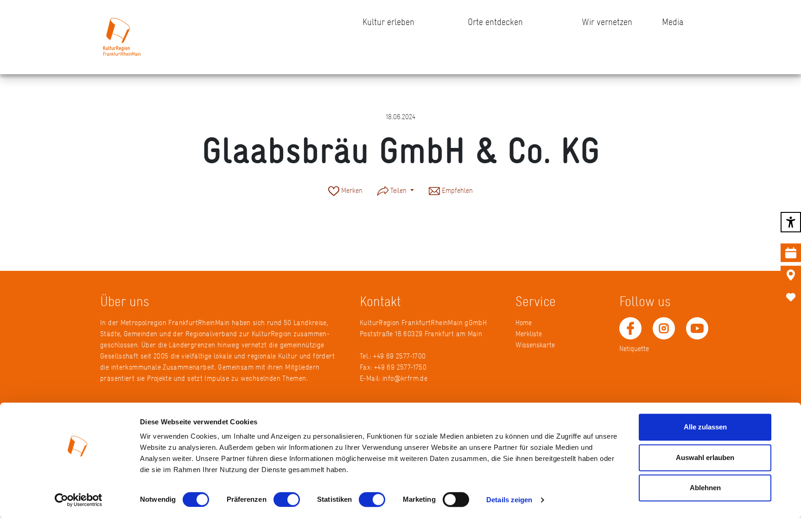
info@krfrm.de (404, 378)
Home (523, 322)
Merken (350, 190)
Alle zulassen (705, 427)
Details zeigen (509, 500)
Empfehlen (456, 190)
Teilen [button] (398, 190)
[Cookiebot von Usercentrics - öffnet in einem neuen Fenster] (78, 500)
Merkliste (528, 334)
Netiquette (634, 348)
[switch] (286, 499)
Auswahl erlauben (705, 457)
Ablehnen (705, 488)
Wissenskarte (535, 345)
